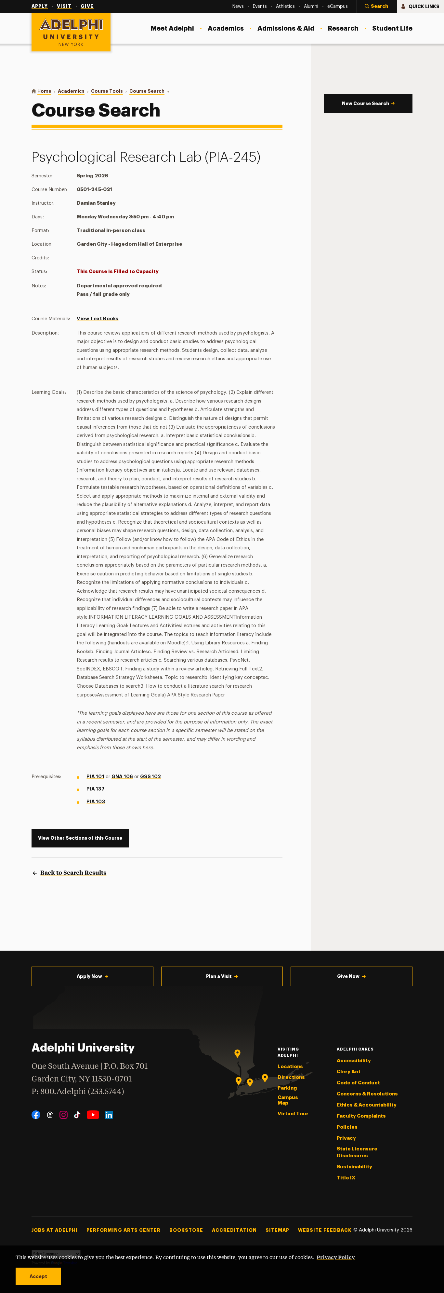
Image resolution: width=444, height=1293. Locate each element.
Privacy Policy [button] (336, 1256)
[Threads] (50, 1115)
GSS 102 (150, 776)
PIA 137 (95, 789)
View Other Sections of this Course (80, 838)
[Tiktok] (77, 1115)
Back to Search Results (73, 872)
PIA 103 (95, 801)
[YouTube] (93, 1114)
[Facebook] (36, 1114)
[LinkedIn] (109, 1115)
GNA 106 (122, 776)
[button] (377, 6)
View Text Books (97, 318)
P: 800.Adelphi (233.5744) (78, 1092)
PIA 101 (95, 776)
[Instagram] (63, 1115)
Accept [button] (38, 1276)
